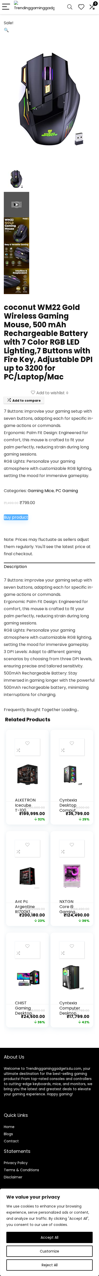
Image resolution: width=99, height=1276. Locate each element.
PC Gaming (67, 491)
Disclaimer (13, 1177)
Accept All (49, 1237)
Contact (11, 1141)
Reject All (50, 1265)
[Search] (70, 7)
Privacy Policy (16, 1162)
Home (9, 1126)
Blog (7, 1133)
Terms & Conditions (21, 1170)
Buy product (16, 517)
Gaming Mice (41, 491)
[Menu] (6, 7)
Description (15, 567)
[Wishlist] (81, 7)
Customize (49, 1251)
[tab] (49, 566)
